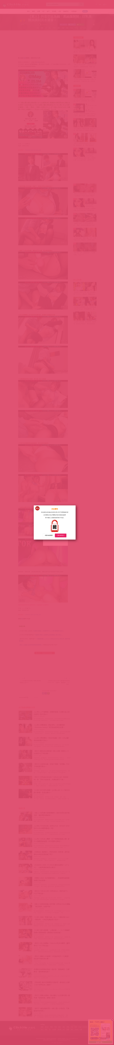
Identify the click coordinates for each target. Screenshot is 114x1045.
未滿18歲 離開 (49, 535)
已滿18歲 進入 (61, 535)
